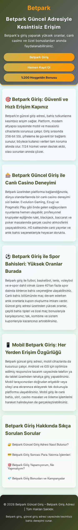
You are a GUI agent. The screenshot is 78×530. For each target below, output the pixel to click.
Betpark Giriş (39, 57)
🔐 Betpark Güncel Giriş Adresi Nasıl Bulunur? (38, 444)
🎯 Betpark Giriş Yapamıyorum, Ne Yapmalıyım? (31, 466)
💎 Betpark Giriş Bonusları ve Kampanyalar (36, 478)
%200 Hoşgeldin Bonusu (39, 77)
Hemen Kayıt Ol (39, 67)
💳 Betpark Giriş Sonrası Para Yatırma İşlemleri (39, 454)
